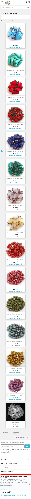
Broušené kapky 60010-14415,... (15, 43)
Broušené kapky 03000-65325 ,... (15, 341)
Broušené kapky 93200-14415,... (15, 97)
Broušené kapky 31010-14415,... (15, 151)
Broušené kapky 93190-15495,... (15, 260)
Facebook (2, 151)
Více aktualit (3, 490)
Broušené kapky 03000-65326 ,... (15, 314)
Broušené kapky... (15, 422)
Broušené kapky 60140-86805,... (15, 178)
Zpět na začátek (22, 437)
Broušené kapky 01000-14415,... (15, 205)
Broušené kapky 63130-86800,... (15, 70)
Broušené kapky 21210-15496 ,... (15, 395)
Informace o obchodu (9, 464)
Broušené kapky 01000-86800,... (15, 232)
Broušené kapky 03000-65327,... (15, 287)
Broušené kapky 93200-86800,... (15, 124)
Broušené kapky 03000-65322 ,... (15, 368)
